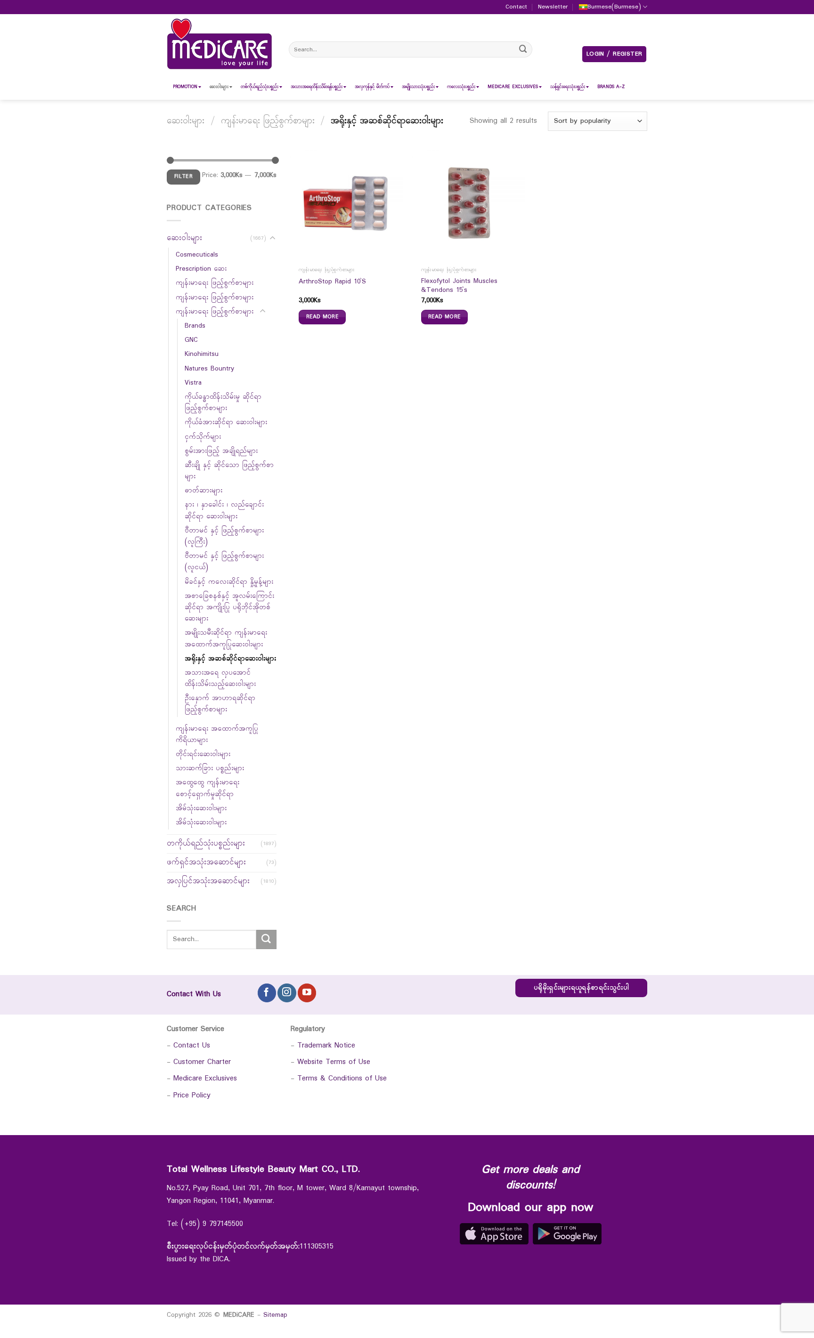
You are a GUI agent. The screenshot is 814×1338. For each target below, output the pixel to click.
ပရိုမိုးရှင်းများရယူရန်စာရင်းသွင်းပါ (581, 988)
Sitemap (275, 1315)
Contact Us (191, 1045)
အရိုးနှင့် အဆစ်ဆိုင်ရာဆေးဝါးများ (230, 658)
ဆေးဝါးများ (185, 121)
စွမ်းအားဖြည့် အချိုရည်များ (221, 451)
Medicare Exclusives (205, 1078)
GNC (191, 340)
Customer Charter (202, 1062)
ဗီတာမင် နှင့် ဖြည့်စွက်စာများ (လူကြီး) (224, 536)
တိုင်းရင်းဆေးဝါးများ (203, 754)
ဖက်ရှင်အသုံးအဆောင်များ (206, 862)
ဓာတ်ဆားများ (203, 490)
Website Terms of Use (333, 1062)
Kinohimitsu (202, 354)
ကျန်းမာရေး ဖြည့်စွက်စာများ (268, 121)
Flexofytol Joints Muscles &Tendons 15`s (459, 286)
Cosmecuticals (197, 255)
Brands (195, 326)
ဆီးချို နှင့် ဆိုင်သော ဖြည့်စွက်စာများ (229, 471)
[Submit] (523, 49)
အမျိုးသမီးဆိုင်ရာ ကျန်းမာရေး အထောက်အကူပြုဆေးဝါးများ (226, 638)
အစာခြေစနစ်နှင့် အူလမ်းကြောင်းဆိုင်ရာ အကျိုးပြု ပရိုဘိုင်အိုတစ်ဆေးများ (229, 607)
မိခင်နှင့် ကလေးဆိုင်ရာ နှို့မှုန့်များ (229, 582)
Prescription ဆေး (201, 269)
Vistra (193, 383)
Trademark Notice (326, 1045)
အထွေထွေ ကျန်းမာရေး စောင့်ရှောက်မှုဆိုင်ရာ (207, 788)
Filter (183, 176)
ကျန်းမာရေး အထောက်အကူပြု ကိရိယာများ (217, 734)
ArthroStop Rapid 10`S (332, 282)
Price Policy (192, 1095)
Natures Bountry (209, 368)
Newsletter (553, 7)
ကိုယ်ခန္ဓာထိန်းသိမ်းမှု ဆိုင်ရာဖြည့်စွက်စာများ (223, 402)
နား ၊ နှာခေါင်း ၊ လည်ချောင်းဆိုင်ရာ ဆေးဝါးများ (224, 510)
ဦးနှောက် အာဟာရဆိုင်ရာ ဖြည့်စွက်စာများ (220, 704)
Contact (516, 7)
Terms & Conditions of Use (342, 1078)
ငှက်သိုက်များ (203, 437)
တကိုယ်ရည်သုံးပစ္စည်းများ (206, 843)
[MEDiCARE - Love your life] (219, 44)
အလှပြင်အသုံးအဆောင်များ (208, 881)
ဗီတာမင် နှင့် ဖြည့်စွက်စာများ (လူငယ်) (224, 561)
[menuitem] (185, 86)
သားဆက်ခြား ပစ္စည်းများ (210, 768)
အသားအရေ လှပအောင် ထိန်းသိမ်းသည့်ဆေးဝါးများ (220, 678)
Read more (322, 317)
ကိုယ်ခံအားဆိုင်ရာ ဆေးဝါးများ (226, 422)
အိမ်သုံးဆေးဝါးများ (201, 808)
